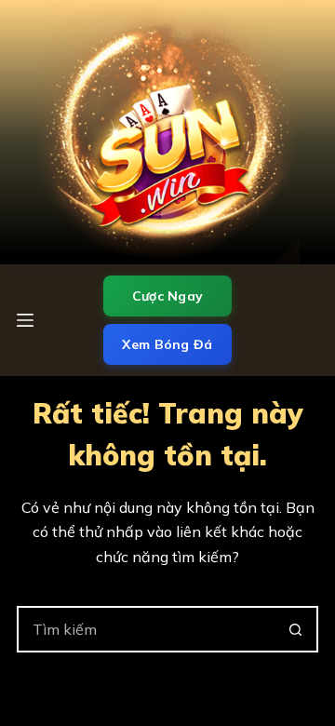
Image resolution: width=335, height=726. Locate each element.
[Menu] (25, 320)
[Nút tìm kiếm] (295, 629)
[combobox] (146, 629)
